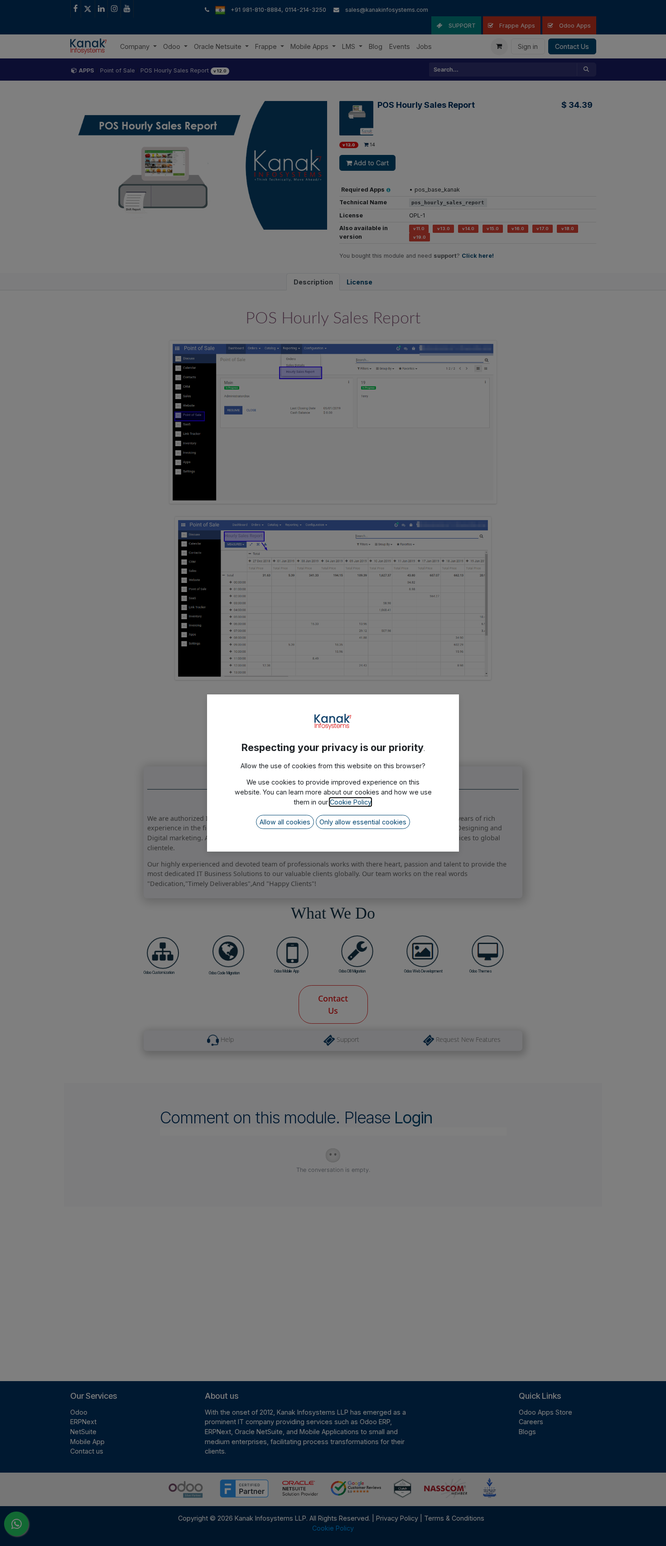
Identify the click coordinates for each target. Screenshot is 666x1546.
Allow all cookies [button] (285, 822)
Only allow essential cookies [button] (362, 822)
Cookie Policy (350, 802)
